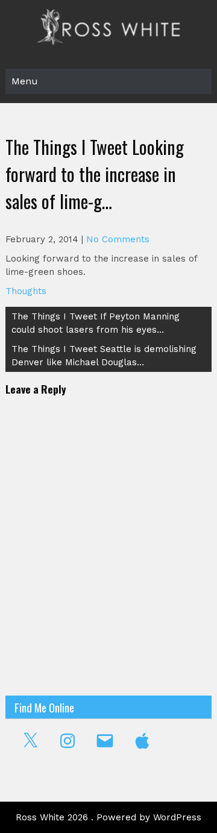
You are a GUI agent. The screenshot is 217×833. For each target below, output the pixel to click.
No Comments (117, 239)
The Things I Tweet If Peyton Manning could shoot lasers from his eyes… (95, 323)
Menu (24, 81)
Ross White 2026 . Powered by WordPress (108, 817)
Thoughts (25, 291)
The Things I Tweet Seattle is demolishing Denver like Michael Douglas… (104, 356)
